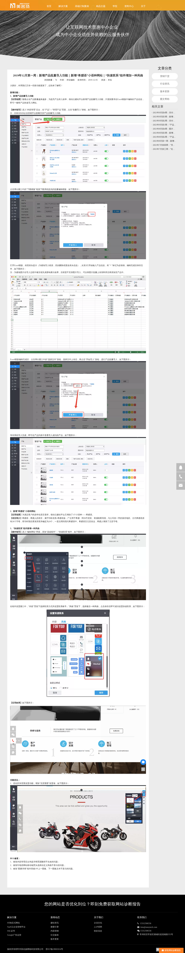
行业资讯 (164, 83)
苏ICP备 (49, 949)
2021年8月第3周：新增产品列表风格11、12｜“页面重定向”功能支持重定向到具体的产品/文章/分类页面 (165, 133)
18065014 (59, 949)
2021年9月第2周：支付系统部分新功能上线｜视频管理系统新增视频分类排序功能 (165, 121)
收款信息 (98, 931)
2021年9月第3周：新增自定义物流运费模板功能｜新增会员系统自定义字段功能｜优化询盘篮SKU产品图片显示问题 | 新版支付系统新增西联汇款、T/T (165, 117)
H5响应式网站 (13, 923)
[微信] (158, 949)
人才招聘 (98, 927)
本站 (110, 80)
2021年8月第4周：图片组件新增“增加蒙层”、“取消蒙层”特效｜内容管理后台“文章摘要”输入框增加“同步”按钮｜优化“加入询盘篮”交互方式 (165, 129)
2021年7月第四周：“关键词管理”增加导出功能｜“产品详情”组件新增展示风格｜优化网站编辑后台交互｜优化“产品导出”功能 (165, 145)
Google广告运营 (14, 935)
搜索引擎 (55, 927)
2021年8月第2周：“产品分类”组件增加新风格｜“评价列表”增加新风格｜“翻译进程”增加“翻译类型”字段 (165, 137)
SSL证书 (11, 931)
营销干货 (164, 76)
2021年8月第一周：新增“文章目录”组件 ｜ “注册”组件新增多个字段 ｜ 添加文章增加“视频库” (165, 141)
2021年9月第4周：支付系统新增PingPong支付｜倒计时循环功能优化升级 (165, 113)
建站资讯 (55, 923)
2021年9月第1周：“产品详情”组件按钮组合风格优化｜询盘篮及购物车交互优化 (165, 125)
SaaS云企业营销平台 (16, 927)
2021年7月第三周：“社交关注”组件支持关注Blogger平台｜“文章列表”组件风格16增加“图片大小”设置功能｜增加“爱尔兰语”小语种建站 (165, 149)
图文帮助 (164, 99)
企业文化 (98, 923)
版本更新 (164, 91)
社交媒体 (55, 935)
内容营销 (55, 931)
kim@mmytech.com (148, 927)
